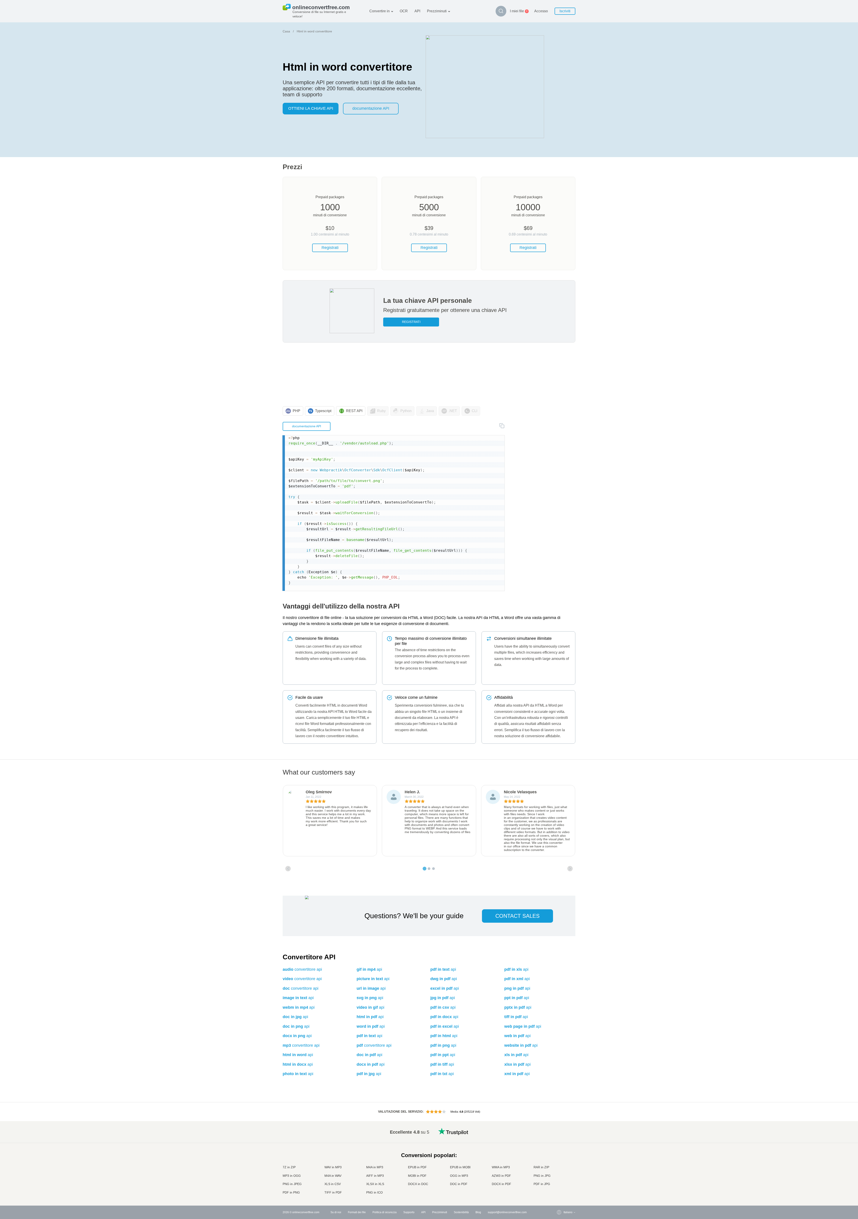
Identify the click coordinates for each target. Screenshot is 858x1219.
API (417, 11)
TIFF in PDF (333, 1192)
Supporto (408, 1212)
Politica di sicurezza (384, 1212)
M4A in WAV (332, 1175)
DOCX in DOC (418, 1184)
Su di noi (335, 1212)
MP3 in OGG (292, 1175)
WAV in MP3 (333, 1167)
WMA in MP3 (501, 1167)
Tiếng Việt (561, 1166)
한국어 (559, 1188)
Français (560, 1153)
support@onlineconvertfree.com (507, 1212)
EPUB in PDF (417, 1167)
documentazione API (370, 108)
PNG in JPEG (292, 1184)
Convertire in (379, 11)
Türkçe (559, 1179)
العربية (558, 1140)
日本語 (559, 1157)
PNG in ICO (374, 1192)
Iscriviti (564, 11)
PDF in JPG (542, 1184)
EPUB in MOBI (460, 1167)
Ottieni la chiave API (310, 108)
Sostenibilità (461, 1212)
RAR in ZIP (541, 1167)
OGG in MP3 (459, 1175)
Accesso (541, 11)
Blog (478, 1212)
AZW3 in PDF (501, 1175)
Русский (560, 1135)
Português (561, 1171)
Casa (286, 31)
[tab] (425, 869)
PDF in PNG (291, 1192)
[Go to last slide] (288, 868)
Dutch (558, 1175)
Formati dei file (357, 1212)
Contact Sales (517, 916)
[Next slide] (570, 868)
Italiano (559, 1162)
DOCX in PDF (501, 1184)
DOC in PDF (458, 1184)
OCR (404, 11)
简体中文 (560, 1184)
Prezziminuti (437, 11)
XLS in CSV (332, 1184)
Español (560, 1144)
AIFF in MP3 (375, 1175)
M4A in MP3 (374, 1167)
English (559, 1131)
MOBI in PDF (417, 1175)
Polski (558, 1193)
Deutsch (560, 1148)
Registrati (330, 247)
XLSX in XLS (375, 1184)
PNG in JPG (542, 1175)
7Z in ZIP (289, 1167)
